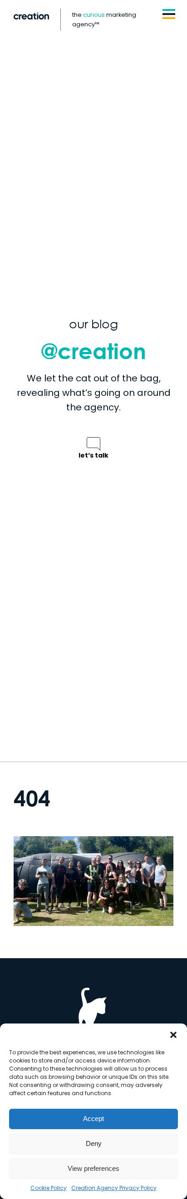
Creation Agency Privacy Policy (114, 1188)
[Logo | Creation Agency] (31, 15)
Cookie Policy (48, 1188)
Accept (93, 1118)
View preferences (93, 1168)
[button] (173, 1034)
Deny (94, 1143)
